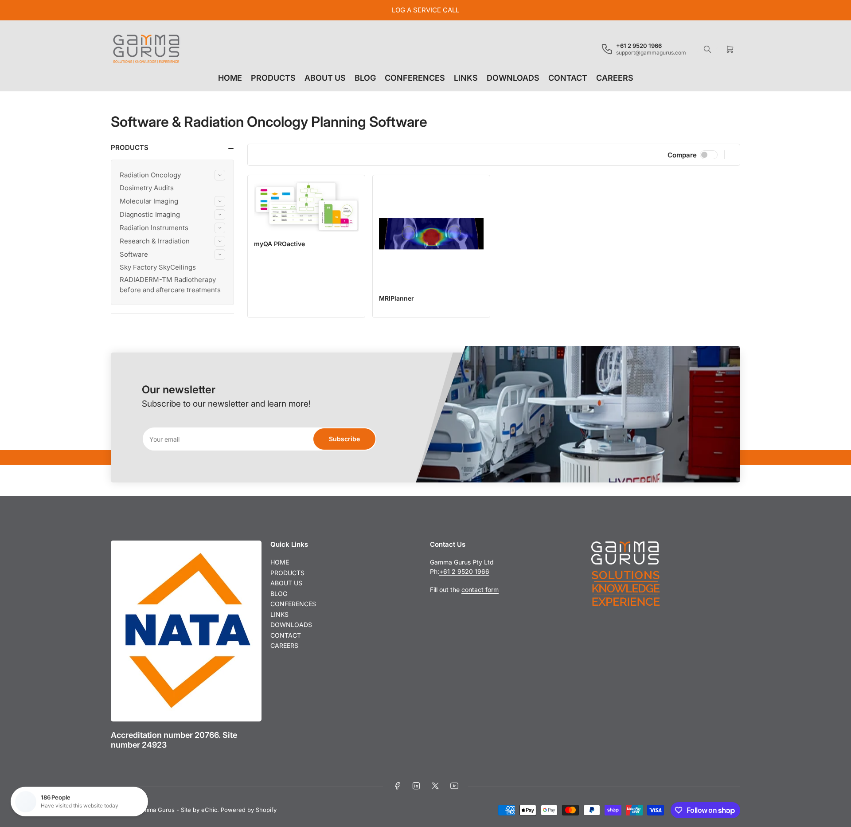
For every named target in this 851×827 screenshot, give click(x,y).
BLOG (365, 77)
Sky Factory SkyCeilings (158, 267)
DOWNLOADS (513, 77)
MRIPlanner (396, 298)
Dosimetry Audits (147, 188)
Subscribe (344, 439)
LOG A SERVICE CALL (425, 10)
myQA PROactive (279, 243)
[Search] (707, 49)
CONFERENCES (415, 77)
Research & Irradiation (155, 241)
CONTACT (567, 77)
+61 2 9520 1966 (464, 571)
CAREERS (614, 77)
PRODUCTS (273, 77)
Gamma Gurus (155, 809)
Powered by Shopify (249, 809)
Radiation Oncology (150, 175)
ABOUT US (325, 77)
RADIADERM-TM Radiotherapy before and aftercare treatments (170, 284)
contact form (480, 589)
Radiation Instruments (154, 227)
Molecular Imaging (149, 201)
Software (134, 254)
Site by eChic (199, 809)
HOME (230, 77)
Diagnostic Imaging (150, 214)
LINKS (466, 77)
